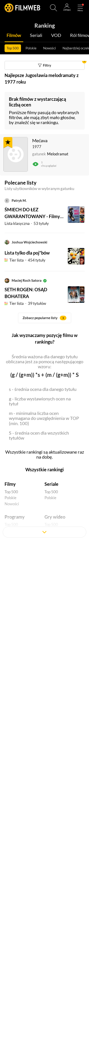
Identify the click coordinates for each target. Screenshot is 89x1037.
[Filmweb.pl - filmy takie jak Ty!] (22, 8)
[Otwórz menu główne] (80, 7)
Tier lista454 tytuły (27, 260)
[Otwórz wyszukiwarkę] (53, 7)
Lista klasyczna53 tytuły (27, 223)
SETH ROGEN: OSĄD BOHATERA (26, 293)
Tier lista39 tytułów (27, 303)
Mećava (39, 140)
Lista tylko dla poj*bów (27, 252)
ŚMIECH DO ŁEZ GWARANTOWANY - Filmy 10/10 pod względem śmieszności (32, 213)
